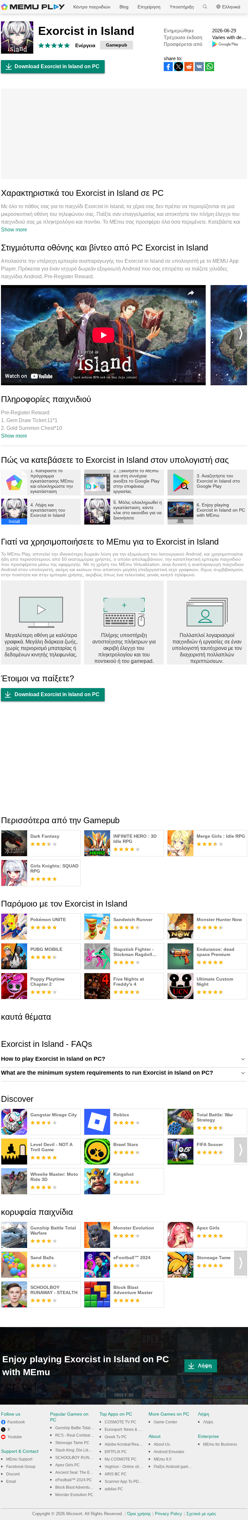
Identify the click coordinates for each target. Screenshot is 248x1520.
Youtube (14, 1437)
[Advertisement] (124, 134)
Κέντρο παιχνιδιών (91, 6)
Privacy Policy (168, 1513)
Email (11, 1481)
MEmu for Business (220, 1444)
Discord (13, 1474)
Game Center (165, 1422)
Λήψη (205, 1365)
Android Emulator (169, 1452)
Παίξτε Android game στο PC (179, 1466)
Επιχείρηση (149, 6)
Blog (124, 6)
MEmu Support (19, 1459)
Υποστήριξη (182, 6)
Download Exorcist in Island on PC (57, 66)
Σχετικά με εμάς (201, 1513)
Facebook (16, 1422)
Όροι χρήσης (139, 1513)
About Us (162, 1444)
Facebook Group (21, 1466)
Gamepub (116, 45)
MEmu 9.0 (162, 1459)
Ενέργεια (85, 45)
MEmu (33, 7)
